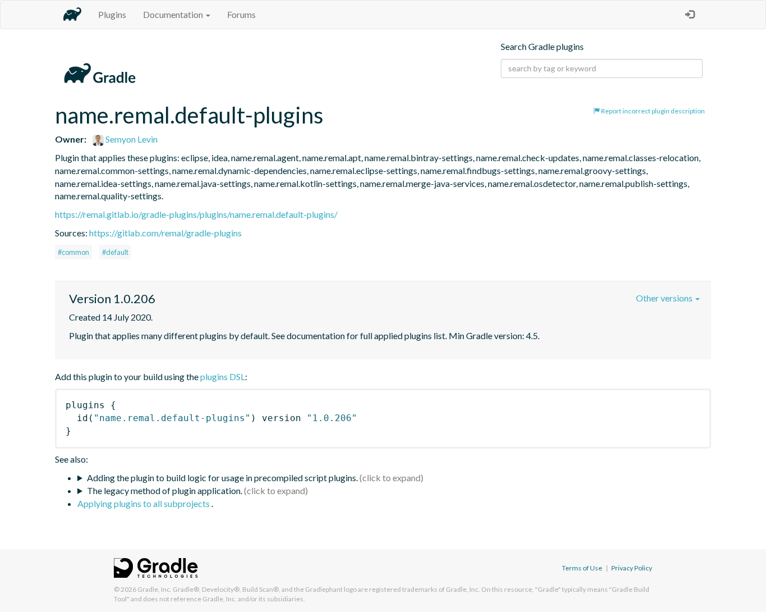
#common (73, 252)
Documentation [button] (174, 14)
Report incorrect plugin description (652, 111)
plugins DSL (222, 376)
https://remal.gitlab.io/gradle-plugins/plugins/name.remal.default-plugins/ (196, 214)
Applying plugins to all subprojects (144, 503)
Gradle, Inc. (154, 589)
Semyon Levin (131, 139)
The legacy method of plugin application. (164, 490)
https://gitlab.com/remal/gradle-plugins (165, 232)
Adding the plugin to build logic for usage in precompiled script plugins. (222, 477)
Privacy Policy (631, 568)
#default (115, 252)
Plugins (112, 14)
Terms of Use (582, 568)
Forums (241, 14)
